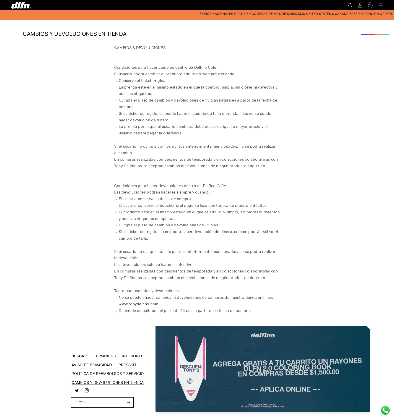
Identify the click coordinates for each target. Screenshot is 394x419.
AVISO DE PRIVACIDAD (92, 365)
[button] (350, 5)
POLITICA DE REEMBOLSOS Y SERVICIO (108, 374)
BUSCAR (79, 357)
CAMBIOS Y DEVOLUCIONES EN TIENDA (108, 383)
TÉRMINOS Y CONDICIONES (119, 357)
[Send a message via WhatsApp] (385, 410)
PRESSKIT (128, 365)
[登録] (129, 402)
